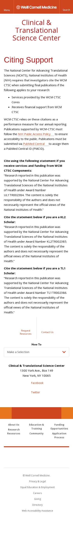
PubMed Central (34, 144)
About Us (13, 424)
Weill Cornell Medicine (36, 453)
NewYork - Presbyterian (36, 461)
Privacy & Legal (37, 481)
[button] (66, 7)
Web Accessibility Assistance (37, 510)
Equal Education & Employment (37, 487)
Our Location (6, 413)
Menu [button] (7, 10)
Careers (37, 493)
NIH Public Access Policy (34, 134)
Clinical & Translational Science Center (36, 30)
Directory (37, 504)
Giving (37, 499)
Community (36, 433)
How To (36, 344)
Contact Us (67, 413)
